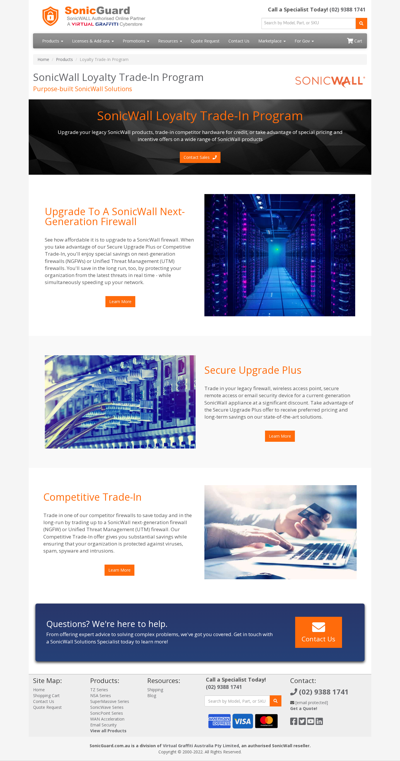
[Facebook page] (294, 723)
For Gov (303, 41)
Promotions (134, 41)
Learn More (120, 301)
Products (51, 41)
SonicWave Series (107, 707)
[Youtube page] (310, 723)
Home (43, 59)
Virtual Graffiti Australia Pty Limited (201, 745)
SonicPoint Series (106, 713)
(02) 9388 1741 (347, 9)
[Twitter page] (302, 723)
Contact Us (238, 41)
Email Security (103, 725)
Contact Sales (197, 157)
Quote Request (205, 41)
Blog (151, 695)
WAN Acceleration (107, 719)
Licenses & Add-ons (91, 41)
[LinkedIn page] (319, 723)
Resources (168, 41)
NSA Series (100, 695)
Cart (357, 41)
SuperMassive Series (109, 701)
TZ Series (99, 689)
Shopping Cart (46, 695)
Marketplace (270, 41)
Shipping (155, 689)
